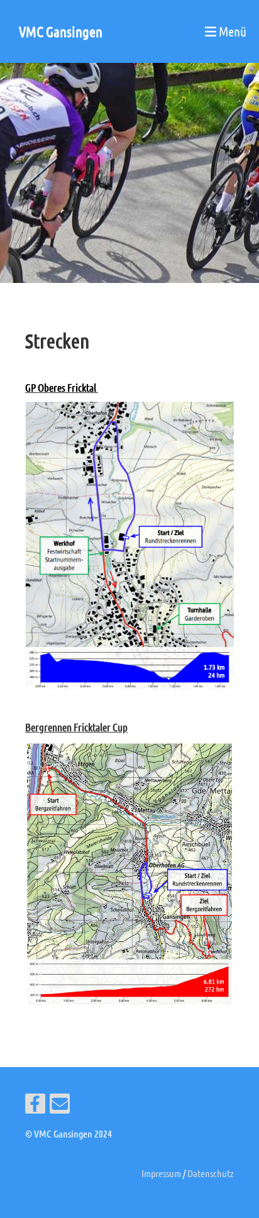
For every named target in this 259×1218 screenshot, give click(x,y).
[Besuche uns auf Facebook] (35, 1105)
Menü (231, 31)
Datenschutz (210, 1173)
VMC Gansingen (60, 31)
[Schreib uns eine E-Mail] (60, 1105)
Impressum (161, 1173)
